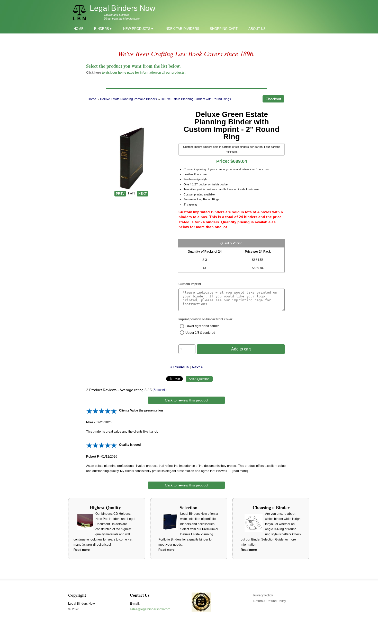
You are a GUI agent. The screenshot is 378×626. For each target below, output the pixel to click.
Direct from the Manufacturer (122, 18)
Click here (93, 72)
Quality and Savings (116, 14)
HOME (79, 29)
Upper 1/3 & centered (200, 333)
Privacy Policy (263, 595)
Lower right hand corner (202, 326)
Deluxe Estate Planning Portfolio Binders (128, 99)
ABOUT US (257, 29)
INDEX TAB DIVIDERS (182, 29)
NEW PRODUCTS (136, 29)
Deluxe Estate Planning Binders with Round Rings (196, 99)
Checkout (273, 99)
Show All (160, 390)
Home (92, 99)
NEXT (142, 193)
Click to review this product (186, 400)
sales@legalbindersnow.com (150, 609)
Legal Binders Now (122, 8)
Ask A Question (199, 379)
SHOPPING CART (224, 29)
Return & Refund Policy (269, 601)
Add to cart (241, 349)
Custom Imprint (189, 284)
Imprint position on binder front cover (205, 319)
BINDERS (101, 29)
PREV (120, 193)
